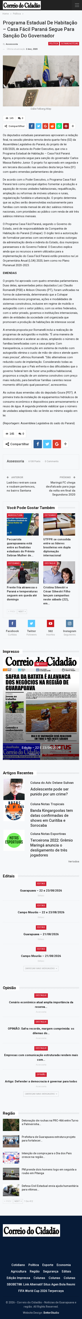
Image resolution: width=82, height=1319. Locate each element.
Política (53, 44)
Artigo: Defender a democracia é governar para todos (41, 1081)
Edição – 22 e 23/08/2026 (41, 747)
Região (35, 1271)
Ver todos (73, 861)
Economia (64, 1265)
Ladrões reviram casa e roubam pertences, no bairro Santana (21, 486)
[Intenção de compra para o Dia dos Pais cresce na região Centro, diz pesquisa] (11, 1158)
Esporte (47, 1265)
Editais (41, 883)
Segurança (50, 1271)
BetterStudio (51, 1312)
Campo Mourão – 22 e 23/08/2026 (41, 912)
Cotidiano (50, 515)
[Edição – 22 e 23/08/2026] (41, 708)
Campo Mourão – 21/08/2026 (41, 956)
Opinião (41, 1074)
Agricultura (15, 515)
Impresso (41, 664)
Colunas (39, 1278)
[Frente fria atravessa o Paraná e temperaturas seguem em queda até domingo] (23, 572)
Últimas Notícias (69, 44)
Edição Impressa (18, 1278)
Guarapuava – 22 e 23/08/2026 (41, 890)
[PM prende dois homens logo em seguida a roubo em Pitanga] (11, 1174)
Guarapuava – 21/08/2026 (41, 934)
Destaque (50, 563)
